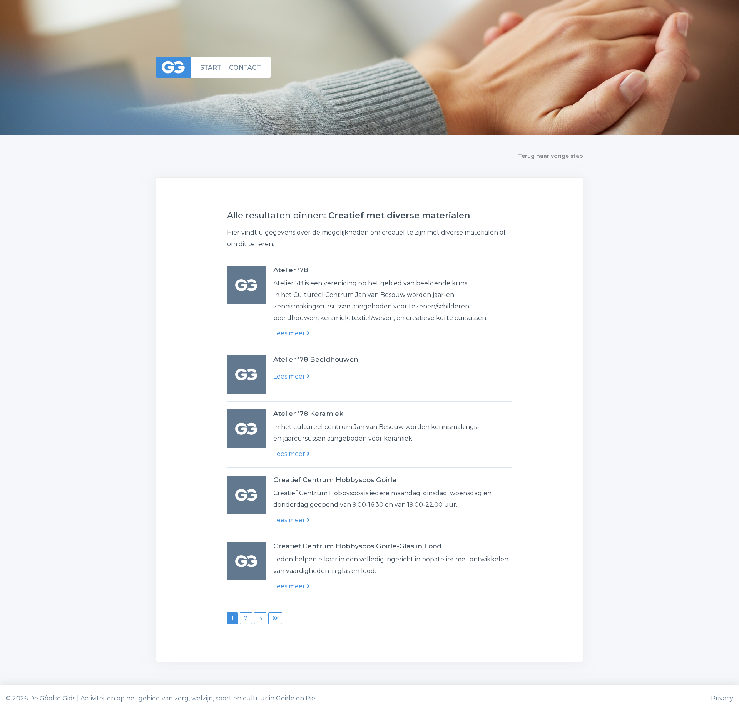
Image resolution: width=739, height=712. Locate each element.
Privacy (722, 698)
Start (210, 67)
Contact (245, 67)
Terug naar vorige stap (550, 155)
